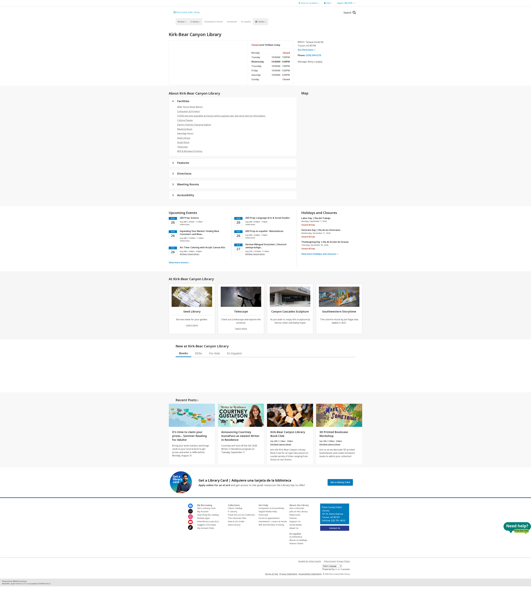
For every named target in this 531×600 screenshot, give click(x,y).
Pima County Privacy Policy (337, 561)
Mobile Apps (203, 518)
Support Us (294, 521)
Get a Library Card (206, 508)
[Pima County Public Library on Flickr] (190, 511)
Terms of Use (271, 573)
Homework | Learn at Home (273, 521)
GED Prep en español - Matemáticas (264, 231)
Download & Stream (213, 21)
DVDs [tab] (198, 353)
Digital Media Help (268, 511)
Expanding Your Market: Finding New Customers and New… (199, 233)
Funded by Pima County (309, 561)
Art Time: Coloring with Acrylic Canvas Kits (202, 247)
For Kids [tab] (214, 353)
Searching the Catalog (208, 514)
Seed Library (183, 137)
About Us (293, 528)
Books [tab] (183, 353)
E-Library (232, 511)
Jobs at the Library (298, 511)
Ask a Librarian (296, 508)
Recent (186, 400)
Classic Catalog (235, 508)
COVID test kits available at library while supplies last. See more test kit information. (221, 115)
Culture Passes (185, 120)
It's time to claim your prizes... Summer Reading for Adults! (189, 436)
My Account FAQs (205, 528)
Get (307, 49)
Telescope (182, 146)
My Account (203, 511)
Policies (293, 518)
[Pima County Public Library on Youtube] (190, 522)
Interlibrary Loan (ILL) (208, 521)
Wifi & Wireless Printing (189, 151)
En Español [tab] (234, 353)
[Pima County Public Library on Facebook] (190, 506)
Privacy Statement (288, 573)
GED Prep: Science (189, 217)
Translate (345, 569)
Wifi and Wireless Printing (271, 524)
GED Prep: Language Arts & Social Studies (267, 217)
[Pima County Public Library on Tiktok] (190, 527)
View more (178, 262)
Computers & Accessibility (271, 508)
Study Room (183, 142)
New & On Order (236, 521)
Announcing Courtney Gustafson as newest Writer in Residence (240, 436)
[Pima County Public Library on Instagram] (190, 516)
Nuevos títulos (296, 543)
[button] (308, 3)
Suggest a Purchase (206, 524)
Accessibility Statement (310, 573)
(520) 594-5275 (313, 55)
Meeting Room (184, 129)
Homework (232, 21)
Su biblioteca (295, 536)
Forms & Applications (269, 518)
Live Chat (517, 528)
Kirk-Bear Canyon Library (280, 444)
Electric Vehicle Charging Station (194, 124)
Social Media (295, 524)
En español (246, 21)
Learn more (192, 325)
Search (347, 12)
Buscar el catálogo (298, 540)
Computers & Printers (188, 111)
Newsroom (294, 514)
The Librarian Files (237, 518)
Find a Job (263, 514)
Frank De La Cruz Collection (241, 514)
